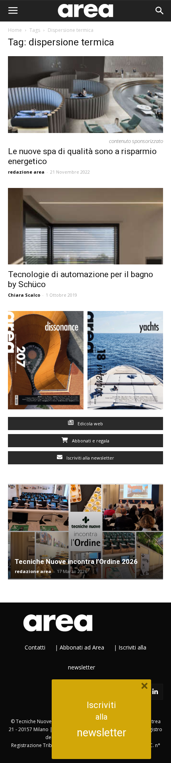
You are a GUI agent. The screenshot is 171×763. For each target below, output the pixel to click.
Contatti (35, 647)
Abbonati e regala (90, 441)
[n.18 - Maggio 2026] (125, 362)
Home (15, 30)
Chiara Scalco (24, 295)
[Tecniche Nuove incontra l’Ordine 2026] (85, 531)
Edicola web (89, 423)
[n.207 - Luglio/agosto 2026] (46, 362)
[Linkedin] (155, 692)
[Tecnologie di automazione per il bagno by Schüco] (85, 226)
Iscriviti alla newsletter (89, 458)
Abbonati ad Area (82, 647)
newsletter (101, 732)
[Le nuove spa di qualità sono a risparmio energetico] (85, 94)
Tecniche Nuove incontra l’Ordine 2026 (76, 561)
